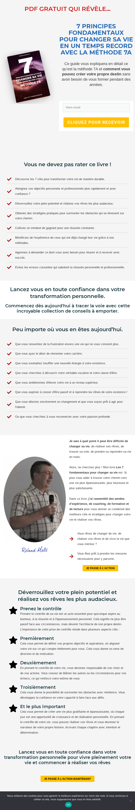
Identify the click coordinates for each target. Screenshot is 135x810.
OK (68, 804)
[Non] (130, 800)
